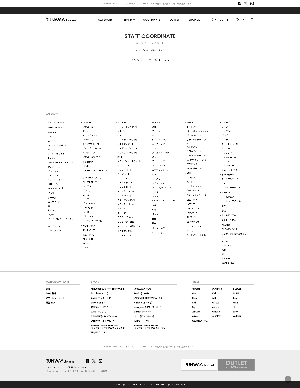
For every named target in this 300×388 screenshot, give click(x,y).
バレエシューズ (229, 156)
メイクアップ (193, 221)
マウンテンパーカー (126, 203)
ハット (190, 181)
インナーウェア (55, 179)
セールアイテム (55, 127)
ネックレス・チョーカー (94, 181)
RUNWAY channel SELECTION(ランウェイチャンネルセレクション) (108, 326)
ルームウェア (228, 192)
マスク (51, 214)
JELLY (194, 297)
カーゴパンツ (158, 143)
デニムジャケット (125, 143)
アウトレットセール (55, 297)
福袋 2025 (50, 302)
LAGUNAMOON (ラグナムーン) (148, 297)
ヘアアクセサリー (160, 170)
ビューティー (193, 199)
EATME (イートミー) (143, 311)
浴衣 (224, 206)
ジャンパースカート (92, 148)
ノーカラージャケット (127, 139)
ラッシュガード (159, 214)
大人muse (217, 288)
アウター (121, 122)
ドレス (86, 131)
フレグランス (193, 208)
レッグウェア (89, 186)
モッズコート (123, 174)
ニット (51, 136)
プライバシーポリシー (56, 371)
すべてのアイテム (56, 122)
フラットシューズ (230, 143)
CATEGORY (105, 19)
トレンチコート (124, 186)
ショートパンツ (159, 139)
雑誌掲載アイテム (200, 320)
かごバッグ (192, 163)
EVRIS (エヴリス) (98, 311)
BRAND (128, 19)
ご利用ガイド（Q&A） (77, 367)
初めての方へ (54, 367)
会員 (221, 20)
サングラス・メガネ (92, 177)
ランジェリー (228, 174)
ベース (190, 230)
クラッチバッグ (194, 151)
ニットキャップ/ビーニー (199, 185)
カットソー (53, 140)
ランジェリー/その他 (231, 187)
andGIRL (237, 316)
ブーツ (225, 126)
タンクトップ (54, 166)
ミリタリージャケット (127, 152)
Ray (193, 306)
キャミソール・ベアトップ (60, 162)
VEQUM (86, 243)
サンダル (226, 131)
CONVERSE (227, 245)
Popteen (196, 288)
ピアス (86, 194)
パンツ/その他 (159, 165)
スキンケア (192, 216)
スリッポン (227, 152)
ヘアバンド (157, 178)
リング (86, 198)
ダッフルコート (124, 169)
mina (235, 302)
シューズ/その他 (229, 169)
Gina (235, 297)
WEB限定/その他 (229, 228)
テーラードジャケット (127, 126)
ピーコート (122, 178)
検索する (252, 20)
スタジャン (122, 208)
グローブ (87, 190)
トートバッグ (193, 126)
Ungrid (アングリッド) (101, 297)
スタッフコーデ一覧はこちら (150, 60)
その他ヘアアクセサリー (163, 200)
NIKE (224, 253)
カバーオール (123, 212)
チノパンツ (157, 148)
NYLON (195, 316)
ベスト (120, 135)
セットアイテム (229, 215)
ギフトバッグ (158, 228)
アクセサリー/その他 (92, 220)
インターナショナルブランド (234, 235)
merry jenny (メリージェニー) (147, 306)
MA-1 (119, 156)
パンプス (226, 135)
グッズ (51, 193)
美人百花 (216, 316)
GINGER (216, 311)
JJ (234, 306)
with (214, 297)
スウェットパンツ (160, 152)
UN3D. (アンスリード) (144, 316)
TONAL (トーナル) (142, 320)
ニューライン (89, 234)
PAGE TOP (288, 379)
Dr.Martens (226, 258)
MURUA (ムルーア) (142, 288)
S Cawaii (237, 288)
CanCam (196, 311)
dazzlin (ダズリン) (99, 293)
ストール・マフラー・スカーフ (95, 172)
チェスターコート (125, 191)
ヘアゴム (156, 174)
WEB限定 (226, 224)
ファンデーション (195, 226)
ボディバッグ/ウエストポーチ (199, 141)
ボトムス (156, 122)
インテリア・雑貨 (125, 221)
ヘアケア (191, 203)
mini (194, 302)
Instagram (252, 4)
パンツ (155, 135)
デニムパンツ (158, 160)
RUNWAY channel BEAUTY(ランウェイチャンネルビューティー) (151, 326)
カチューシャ (158, 183)
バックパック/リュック (197, 131)
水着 (154, 205)
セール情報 (51, 293)
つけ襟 (86, 211)
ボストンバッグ (194, 135)
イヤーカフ (88, 216)
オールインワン (90, 135)
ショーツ (226, 183)
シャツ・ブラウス (56, 153)
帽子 (189, 173)
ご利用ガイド (214, 20)
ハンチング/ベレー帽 (196, 194)
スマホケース (54, 201)
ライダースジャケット (127, 148)
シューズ (226, 122)
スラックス (157, 156)
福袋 (154, 218)
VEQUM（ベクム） (99, 332)
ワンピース (88, 122)
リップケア (192, 212)
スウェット (53, 175)
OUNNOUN (88, 239)
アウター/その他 (125, 216)
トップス (52, 132)
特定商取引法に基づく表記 (82, 371)
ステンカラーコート (126, 182)
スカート (156, 126)
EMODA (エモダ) (141, 293)
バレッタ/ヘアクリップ (163, 187)
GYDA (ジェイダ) (98, 302)
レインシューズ (229, 165)
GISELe (215, 302)
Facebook (240, 4)
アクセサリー (89, 161)
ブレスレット (89, 203)
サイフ (51, 210)
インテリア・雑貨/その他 (129, 226)
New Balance (228, 262)
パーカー (52, 149)
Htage (85, 247)
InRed (194, 293)
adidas (225, 241)
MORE (236, 293)
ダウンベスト (123, 165)
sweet (235, 311)
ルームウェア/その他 (231, 201)
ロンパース (88, 139)
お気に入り (237, 20)
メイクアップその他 (196, 234)
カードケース (54, 226)
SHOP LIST (195, 19)
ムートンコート (124, 195)
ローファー (227, 160)
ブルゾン (121, 131)
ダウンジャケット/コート (129, 160)
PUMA (224, 249)
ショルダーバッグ (195, 168)
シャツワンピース (91, 143)
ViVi (214, 293)
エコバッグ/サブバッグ (198, 159)
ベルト (86, 166)
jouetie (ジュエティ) (143, 302)
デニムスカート (159, 131)
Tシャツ (51, 158)
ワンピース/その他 (91, 156)
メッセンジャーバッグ (197, 155)
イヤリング (88, 207)
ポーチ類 (52, 197)
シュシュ (156, 196)
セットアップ (89, 225)
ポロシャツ (53, 183)
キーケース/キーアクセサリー (60, 220)
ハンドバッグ (193, 146)
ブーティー (227, 139)
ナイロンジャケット (126, 199)
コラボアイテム (124, 231)
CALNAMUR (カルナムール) (103, 320)
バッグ (190, 122)
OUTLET (175, 19)
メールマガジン (229, 20)
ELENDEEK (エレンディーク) (104, 316)
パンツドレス (89, 152)
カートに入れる (244, 20)
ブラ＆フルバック (230, 178)
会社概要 (103, 371)
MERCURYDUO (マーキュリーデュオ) (108, 288)
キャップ (191, 177)
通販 (48, 288)
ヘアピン (156, 191)
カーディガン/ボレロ (57, 145)
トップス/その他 (55, 188)
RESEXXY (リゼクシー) (101, 306)
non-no (215, 306)
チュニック (53, 171)
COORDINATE (151, 19)
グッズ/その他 (54, 230)
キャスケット (193, 190)
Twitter (246, 4)
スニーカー (227, 148)
